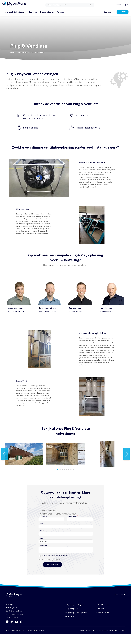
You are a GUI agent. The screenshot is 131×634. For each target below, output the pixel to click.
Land (41, 538)
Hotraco (12, 630)
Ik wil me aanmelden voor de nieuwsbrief (55, 556)
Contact (122, 12)
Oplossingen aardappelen (75, 605)
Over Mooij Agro (103, 605)
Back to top (119, 595)
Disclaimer (122, 630)
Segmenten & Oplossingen (13, 12)
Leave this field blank (48, 510)
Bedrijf (42, 530)
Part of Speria (20, 630)
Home (12, 52)
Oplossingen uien (72, 609)
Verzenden (52, 564)
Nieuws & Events (47, 12)
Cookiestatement (91, 630)
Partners (60, 12)
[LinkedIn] (12, 621)
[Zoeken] (90, 5)
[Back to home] (14, 595)
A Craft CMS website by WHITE (35, 630)
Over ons (107, 12)
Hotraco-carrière (103, 613)
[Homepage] (14, 4)
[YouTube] (16, 621)
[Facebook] (7, 621)
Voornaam (43, 516)
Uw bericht (43, 545)
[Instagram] (21, 621)
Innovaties (22, 52)
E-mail (42, 523)
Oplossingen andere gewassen (77, 613)
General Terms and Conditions (108, 630)
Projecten (33, 12)
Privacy (82, 630)
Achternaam (72, 516)
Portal (119, 5)
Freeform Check (45, 513)
